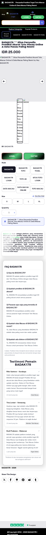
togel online (15, 237)
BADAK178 (7, 234)
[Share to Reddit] (29, 480)
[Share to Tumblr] (35, 480)
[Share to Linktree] (17, 480)
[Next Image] (42, 81)
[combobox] (21, 22)
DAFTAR (38, 17)
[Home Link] (13, 15)
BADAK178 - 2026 (9, 468)
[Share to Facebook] (10, 480)
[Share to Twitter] (4, 480)
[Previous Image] (4, 81)
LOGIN (26, 17)
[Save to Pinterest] (23, 480)
